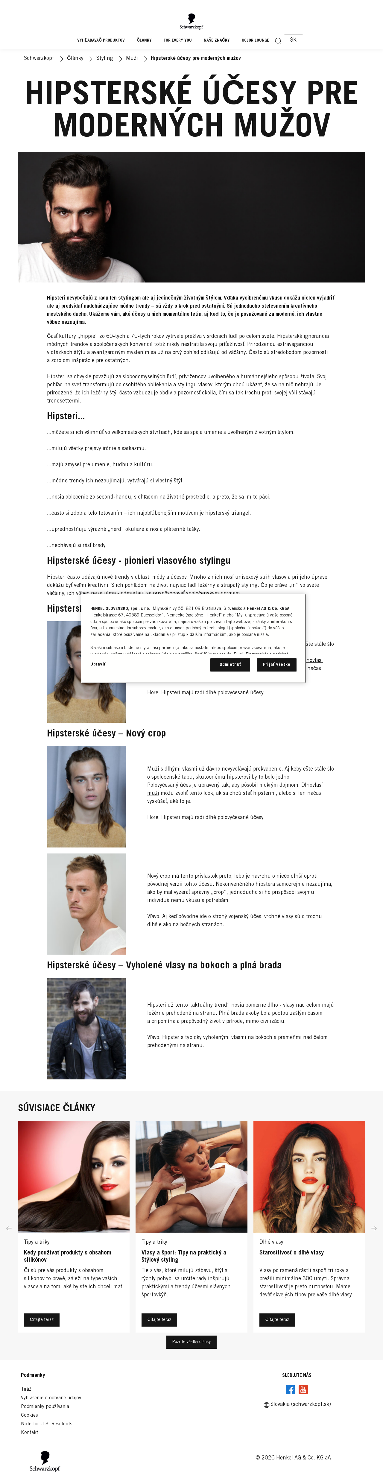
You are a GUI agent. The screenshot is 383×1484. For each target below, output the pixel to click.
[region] (193, 638)
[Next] (374, 1228)
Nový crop (158, 876)
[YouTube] (303, 1390)
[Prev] (9, 1228)
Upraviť (98, 664)
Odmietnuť (230, 665)
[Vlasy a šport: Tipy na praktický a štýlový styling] (191, 1228)
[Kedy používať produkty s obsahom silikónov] (74, 1228)
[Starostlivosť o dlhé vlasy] (309, 1228)
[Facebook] (290, 1390)
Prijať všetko (277, 665)
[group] (191, 1228)
